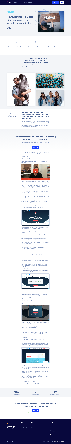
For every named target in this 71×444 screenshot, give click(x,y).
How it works (16, 2)
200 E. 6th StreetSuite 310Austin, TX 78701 (52, 430)
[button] (30, 2)
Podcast (32, 427)
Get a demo (35, 147)
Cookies (44, 441)
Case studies (33, 430)
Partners (51, 427)
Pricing (21, 2)
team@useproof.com (43, 425)
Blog (31, 429)
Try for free (55, 2)
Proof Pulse (23, 424)
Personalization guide (34, 425)
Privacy (48, 441)
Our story (51, 424)
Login (62, 2)
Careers (51, 425)
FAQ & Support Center (43, 424)
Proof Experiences (24, 254)
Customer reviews (24, 427)
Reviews (25, 2)
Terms (52, 441)
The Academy (33, 424)
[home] (9, 2)
